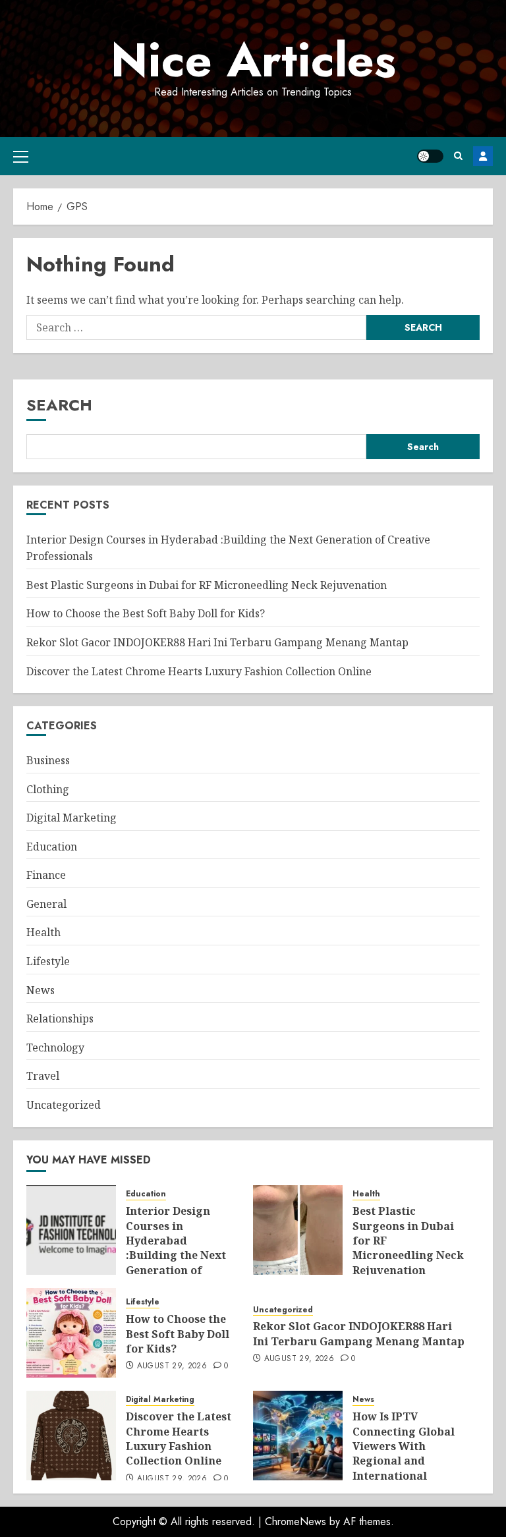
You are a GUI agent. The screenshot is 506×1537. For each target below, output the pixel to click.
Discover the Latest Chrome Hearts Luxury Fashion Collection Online (199, 671)
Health (43, 932)
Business (48, 760)
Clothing (47, 789)
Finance (46, 875)
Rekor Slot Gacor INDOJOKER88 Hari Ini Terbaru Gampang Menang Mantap (217, 642)
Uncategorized (63, 1105)
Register (483, 156)
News (40, 990)
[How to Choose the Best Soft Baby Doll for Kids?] (71, 1333)
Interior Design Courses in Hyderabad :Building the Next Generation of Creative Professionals (176, 1255)
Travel (42, 1076)
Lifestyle (48, 961)
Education (51, 846)
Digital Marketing (71, 817)
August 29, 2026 (172, 1366)
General (46, 904)
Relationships (60, 1018)
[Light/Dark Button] (430, 156)
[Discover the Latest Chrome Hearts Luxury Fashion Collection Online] (71, 1435)
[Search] (458, 156)
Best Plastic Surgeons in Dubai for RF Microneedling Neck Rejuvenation (206, 585)
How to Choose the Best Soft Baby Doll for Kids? (145, 613)
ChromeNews (295, 1521)
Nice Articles (253, 60)
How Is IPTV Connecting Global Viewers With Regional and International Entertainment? (403, 1453)
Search (59, 404)
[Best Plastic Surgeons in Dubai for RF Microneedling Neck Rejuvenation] (298, 1230)
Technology (55, 1047)
